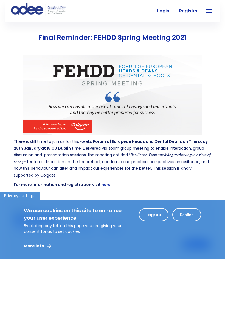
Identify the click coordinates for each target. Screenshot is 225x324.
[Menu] (208, 11)
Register (188, 11)
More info (34, 246)
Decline (187, 215)
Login (163, 11)
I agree (153, 214)
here (106, 184)
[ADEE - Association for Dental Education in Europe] (52, 9)
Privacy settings (20, 196)
